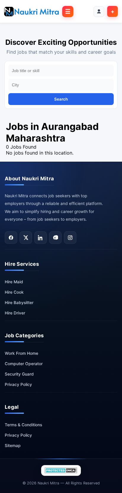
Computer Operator (24, 363)
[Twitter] (26, 237)
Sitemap (13, 445)
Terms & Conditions (23, 424)
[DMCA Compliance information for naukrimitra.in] (61, 470)
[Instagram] (70, 237)
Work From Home (21, 353)
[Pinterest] (55, 237)
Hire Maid (14, 281)
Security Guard (19, 374)
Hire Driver (15, 313)
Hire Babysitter (19, 302)
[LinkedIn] (40, 237)
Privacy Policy (18, 384)
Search (61, 99)
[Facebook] (11, 237)
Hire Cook (14, 292)
